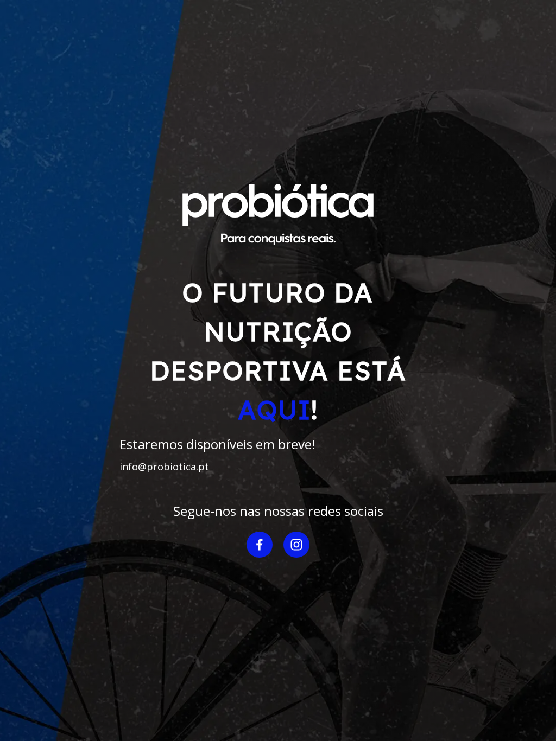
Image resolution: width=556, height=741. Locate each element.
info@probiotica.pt (164, 466)
